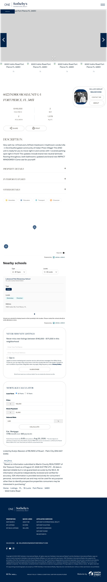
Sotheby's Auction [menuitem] (43, 525)
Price (8, 400)
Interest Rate (11, 417)
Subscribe (34, 369)
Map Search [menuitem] (10, 522)
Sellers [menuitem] (26, 528)
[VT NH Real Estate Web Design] (95, 574)
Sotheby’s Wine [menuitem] (42, 531)
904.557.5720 (95, 92)
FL (20, 488)
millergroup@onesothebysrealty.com (33, 543)
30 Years (21, 393)
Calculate (34, 427)
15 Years (29, 393)
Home (6, 488)
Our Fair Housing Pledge (59, 574)
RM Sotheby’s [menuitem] (41, 534)
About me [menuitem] (26, 522)
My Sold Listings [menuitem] (12, 528)
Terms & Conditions (43, 574)
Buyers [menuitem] (25, 525)
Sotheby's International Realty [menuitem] (48, 522)
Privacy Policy (56, 364)
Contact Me (96, 97)
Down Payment (12, 409)
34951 (47, 488)
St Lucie (27, 488)
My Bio (96, 103)
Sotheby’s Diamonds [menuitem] (43, 528)
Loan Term (10, 394)
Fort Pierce (38, 488)
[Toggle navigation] (103, 5)
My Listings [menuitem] (10, 525)
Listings (13, 488)
